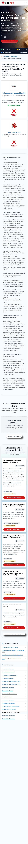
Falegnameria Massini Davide (14, 93)
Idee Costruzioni (14, 132)
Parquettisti (14, 56)
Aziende (6, 56)
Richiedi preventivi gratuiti (9, 41)
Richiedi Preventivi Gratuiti (14, 497)
